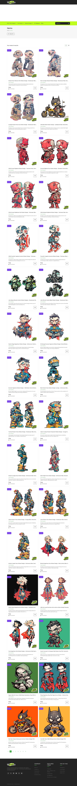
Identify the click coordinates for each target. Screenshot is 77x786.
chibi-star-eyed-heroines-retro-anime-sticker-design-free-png (54, 607)
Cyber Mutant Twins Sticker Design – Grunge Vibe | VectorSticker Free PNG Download (22, 519)
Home (8, 30)
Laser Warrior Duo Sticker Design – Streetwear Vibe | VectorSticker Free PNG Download (54, 519)
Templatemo (62, 767)
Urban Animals (49, 773)
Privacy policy (36, 771)
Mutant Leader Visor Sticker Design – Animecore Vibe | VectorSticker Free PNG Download (22, 563)
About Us (36, 767)
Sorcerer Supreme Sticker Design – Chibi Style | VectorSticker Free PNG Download (22, 387)
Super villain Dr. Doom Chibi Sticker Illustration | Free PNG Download (22, 695)
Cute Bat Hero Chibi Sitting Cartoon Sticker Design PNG (53, 739)
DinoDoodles (62, 771)
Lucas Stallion (62, 769)
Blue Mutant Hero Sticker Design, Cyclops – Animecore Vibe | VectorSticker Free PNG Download (54, 387)
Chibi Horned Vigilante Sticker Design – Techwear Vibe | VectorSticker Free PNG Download (22, 168)
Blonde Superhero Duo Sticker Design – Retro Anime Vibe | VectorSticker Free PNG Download (54, 563)
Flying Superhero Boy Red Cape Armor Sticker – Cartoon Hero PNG (54, 695)
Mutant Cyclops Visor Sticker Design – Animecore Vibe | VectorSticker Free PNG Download (22, 475)
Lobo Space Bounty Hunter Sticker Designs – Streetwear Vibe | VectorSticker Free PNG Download (22, 300)
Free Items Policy (37, 774)
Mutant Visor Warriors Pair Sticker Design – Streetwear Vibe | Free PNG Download (22, 80)
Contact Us (36, 769)
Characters (49, 768)
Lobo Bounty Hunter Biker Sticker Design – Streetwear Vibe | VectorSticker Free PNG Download (54, 300)
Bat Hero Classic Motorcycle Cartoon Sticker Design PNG (21, 739)
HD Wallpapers (50, 775)
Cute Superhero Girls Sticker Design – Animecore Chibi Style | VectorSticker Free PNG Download (22, 651)
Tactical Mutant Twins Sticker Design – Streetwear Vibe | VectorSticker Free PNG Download (22, 431)
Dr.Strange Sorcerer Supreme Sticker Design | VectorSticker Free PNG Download (54, 344)
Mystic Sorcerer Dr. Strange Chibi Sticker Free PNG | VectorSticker (54, 651)
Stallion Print (62, 772)
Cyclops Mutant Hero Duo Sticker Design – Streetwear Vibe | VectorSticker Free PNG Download (22, 124)
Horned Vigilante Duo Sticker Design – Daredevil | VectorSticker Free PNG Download (54, 168)
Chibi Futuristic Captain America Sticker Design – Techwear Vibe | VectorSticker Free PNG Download (22, 256)
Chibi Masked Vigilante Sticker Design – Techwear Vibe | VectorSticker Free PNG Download (54, 212)
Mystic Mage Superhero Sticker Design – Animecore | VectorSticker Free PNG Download (22, 344)
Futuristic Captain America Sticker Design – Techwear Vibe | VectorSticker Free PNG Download (54, 256)
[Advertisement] (38, 13)
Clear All (11, 33)
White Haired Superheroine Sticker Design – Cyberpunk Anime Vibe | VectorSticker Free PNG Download (22, 607)
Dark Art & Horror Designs (52, 777)
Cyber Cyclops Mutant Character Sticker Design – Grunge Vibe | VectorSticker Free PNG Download (54, 431)
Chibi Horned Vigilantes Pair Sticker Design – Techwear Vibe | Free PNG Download (22, 212)
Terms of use (36, 772)
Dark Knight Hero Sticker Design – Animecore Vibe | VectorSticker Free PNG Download (54, 475)
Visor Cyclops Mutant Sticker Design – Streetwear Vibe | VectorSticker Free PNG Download (54, 80)
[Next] (25, 751)
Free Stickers (11, 82)
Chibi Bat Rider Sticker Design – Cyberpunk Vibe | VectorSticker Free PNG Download (54, 124)
